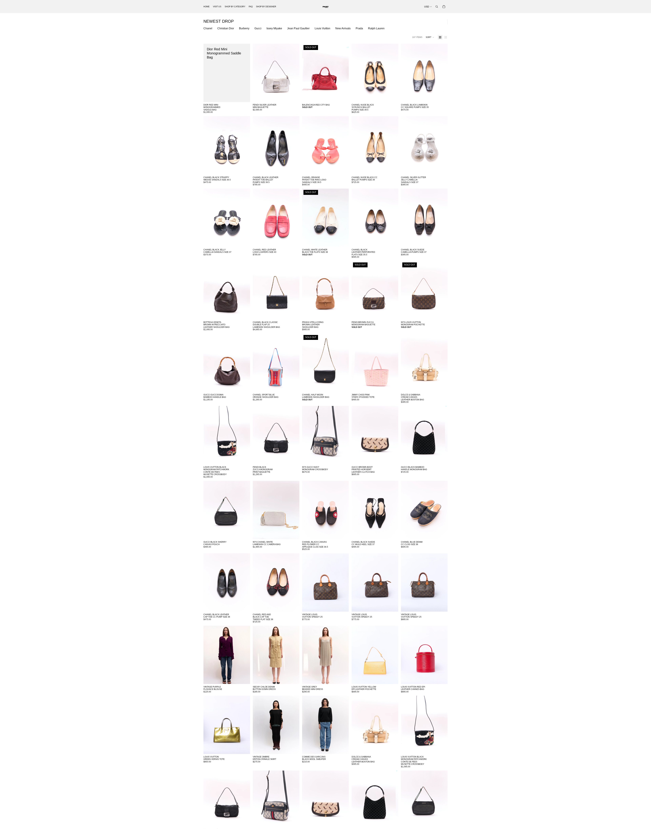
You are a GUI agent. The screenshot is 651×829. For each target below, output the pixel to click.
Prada (359, 28)
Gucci (257, 28)
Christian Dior (225, 28)
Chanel (207, 28)
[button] (430, 37)
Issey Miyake (274, 28)
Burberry (244, 28)
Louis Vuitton (322, 28)
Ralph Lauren (376, 28)
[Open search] (436, 6)
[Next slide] (294, 73)
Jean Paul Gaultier (298, 28)
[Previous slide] (258, 73)
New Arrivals (343, 28)
